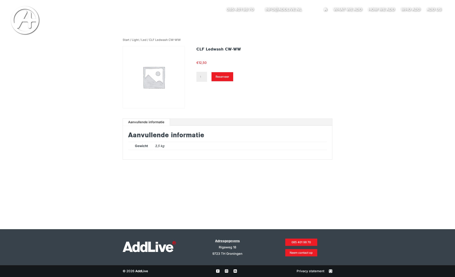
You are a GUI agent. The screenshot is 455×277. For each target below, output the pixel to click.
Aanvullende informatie (146, 122)
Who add (410, 10)
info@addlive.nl (283, 9)
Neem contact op (301, 252)
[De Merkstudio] (330, 271)
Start (126, 40)
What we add (347, 10)
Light (135, 40)
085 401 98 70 (240, 9)
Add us (434, 10)
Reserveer (222, 76)
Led (143, 40)
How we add (381, 10)
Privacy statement (311, 271)
